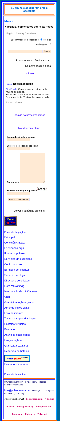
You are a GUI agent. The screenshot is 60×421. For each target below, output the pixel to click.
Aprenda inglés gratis (17, 307)
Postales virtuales (15, 323)
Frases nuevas (24, 60)
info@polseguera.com (17, 390)
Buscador (10, 329)
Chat (7, 296)
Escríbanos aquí (14, 248)
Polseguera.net (43, 406)
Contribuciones (13, 264)
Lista (14, 286)
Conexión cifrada (14, 242)
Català (19, 33)
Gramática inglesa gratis (19, 302)
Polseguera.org (25, 406)
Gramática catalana (16, 345)
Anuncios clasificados (17, 334)
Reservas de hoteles (16, 351)
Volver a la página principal (29, 210)
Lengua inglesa (13, 340)
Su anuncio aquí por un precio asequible (29, 9)
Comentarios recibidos (38, 66)
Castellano (30, 33)
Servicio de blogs (14, 275)
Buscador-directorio (16, 364)
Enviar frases (42, 60)
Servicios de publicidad (18, 258)
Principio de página (15, 232)
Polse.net (42, 414)
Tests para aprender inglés (20, 318)
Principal (9, 237)
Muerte (18, 102)
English (10, 33)
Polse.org (30, 414)
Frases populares (14, 253)
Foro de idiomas (14, 313)
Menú (8, 21)
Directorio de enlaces (17, 280)
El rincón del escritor (16, 269)
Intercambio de (20, 291)
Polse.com (17, 414)
